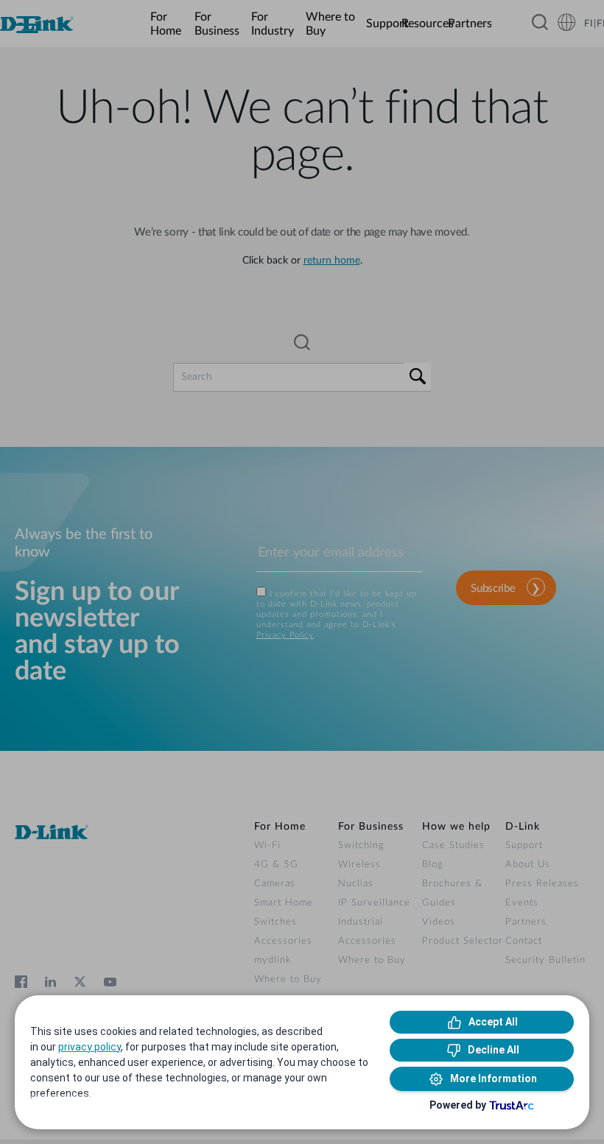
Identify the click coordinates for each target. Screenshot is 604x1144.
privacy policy (89, 1047)
